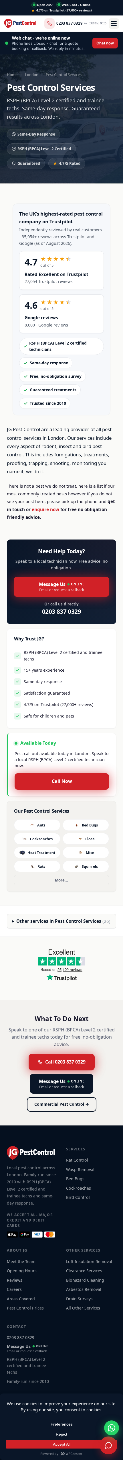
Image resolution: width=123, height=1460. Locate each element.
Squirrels (90, 866)
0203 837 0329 (69, 23)
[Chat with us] (108, 1445)
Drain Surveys (79, 1298)
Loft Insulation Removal (89, 1261)
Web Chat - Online (76, 5)
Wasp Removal (80, 1169)
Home (12, 74)
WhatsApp (87, 1408)
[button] (61, 43)
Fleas (89, 838)
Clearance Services (84, 1270)
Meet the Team (21, 1261)
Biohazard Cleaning (85, 1280)
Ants (41, 825)
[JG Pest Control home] (20, 23)
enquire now (45, 509)
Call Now (62, 781)
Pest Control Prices (25, 1308)
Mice (90, 852)
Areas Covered (21, 1298)
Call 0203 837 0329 (65, 1062)
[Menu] (114, 23)
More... (61, 880)
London (31, 74)
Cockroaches (41, 838)
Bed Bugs (90, 825)
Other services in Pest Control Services (63, 921)
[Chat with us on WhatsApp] (111, 1427)
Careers (14, 1289)
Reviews (14, 1280)
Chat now (33, 1408)
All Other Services (83, 1308)
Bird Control (78, 1197)
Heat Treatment (41, 852)
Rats (41, 866)
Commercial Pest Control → (61, 1104)
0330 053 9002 (97, 23)
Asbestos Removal (83, 1289)
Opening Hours (22, 1270)
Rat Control (77, 1160)
